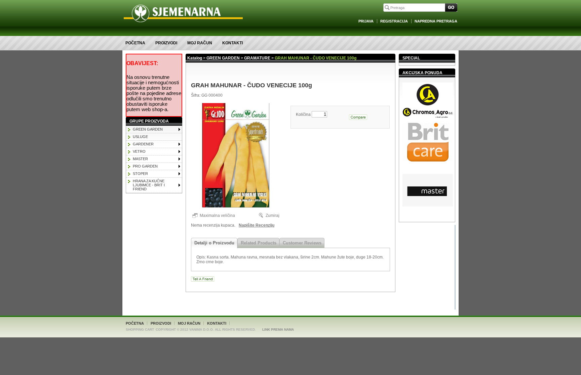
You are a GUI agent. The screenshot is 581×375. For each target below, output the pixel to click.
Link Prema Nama (278, 329)
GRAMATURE (257, 58)
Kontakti (232, 43)
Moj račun (199, 43)
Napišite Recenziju (256, 225)
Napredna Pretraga (436, 21)
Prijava (366, 21)
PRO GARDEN (145, 166)
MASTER (140, 159)
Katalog (194, 58)
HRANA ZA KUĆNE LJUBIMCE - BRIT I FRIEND (149, 185)
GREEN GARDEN (148, 129)
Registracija (394, 21)
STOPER (140, 174)
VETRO (139, 151)
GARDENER (143, 144)
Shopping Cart (140, 329)
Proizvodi (166, 43)
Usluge (140, 137)
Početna (135, 43)
